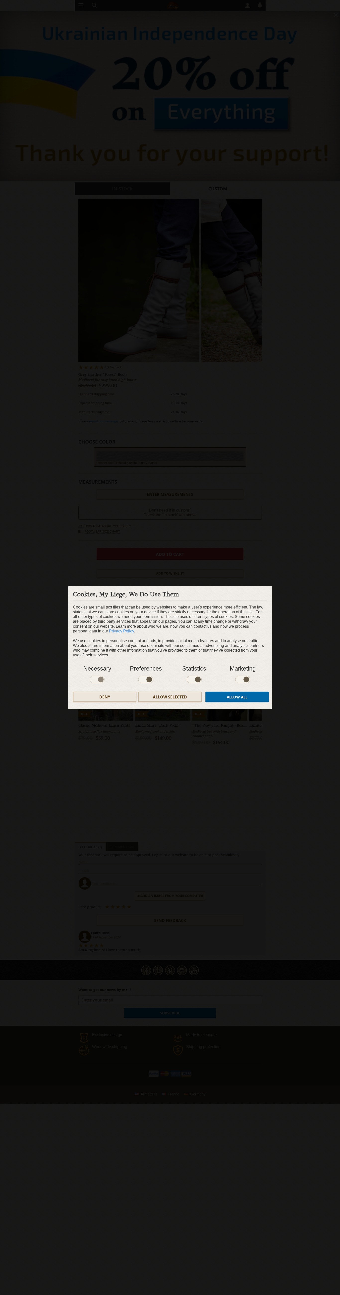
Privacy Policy (121, 631)
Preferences (146, 668)
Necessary (97, 668)
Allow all (237, 696)
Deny (104, 697)
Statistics (194, 668)
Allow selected (170, 697)
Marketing (243, 668)
